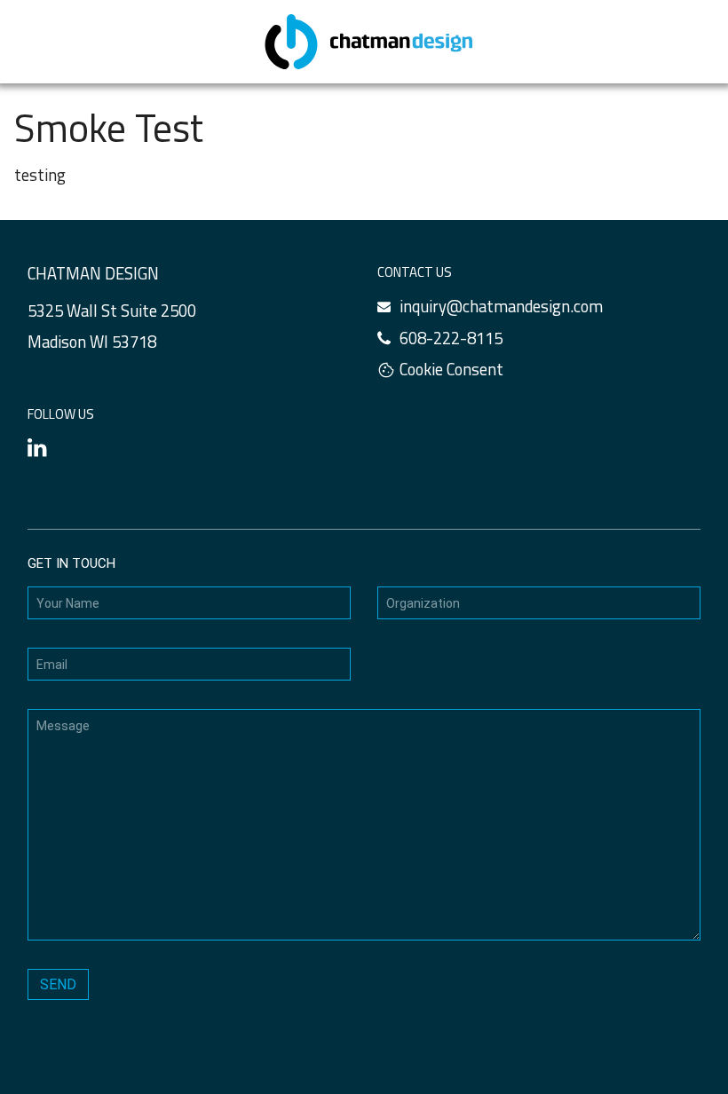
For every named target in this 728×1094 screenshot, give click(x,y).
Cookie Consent (451, 369)
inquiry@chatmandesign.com (501, 306)
